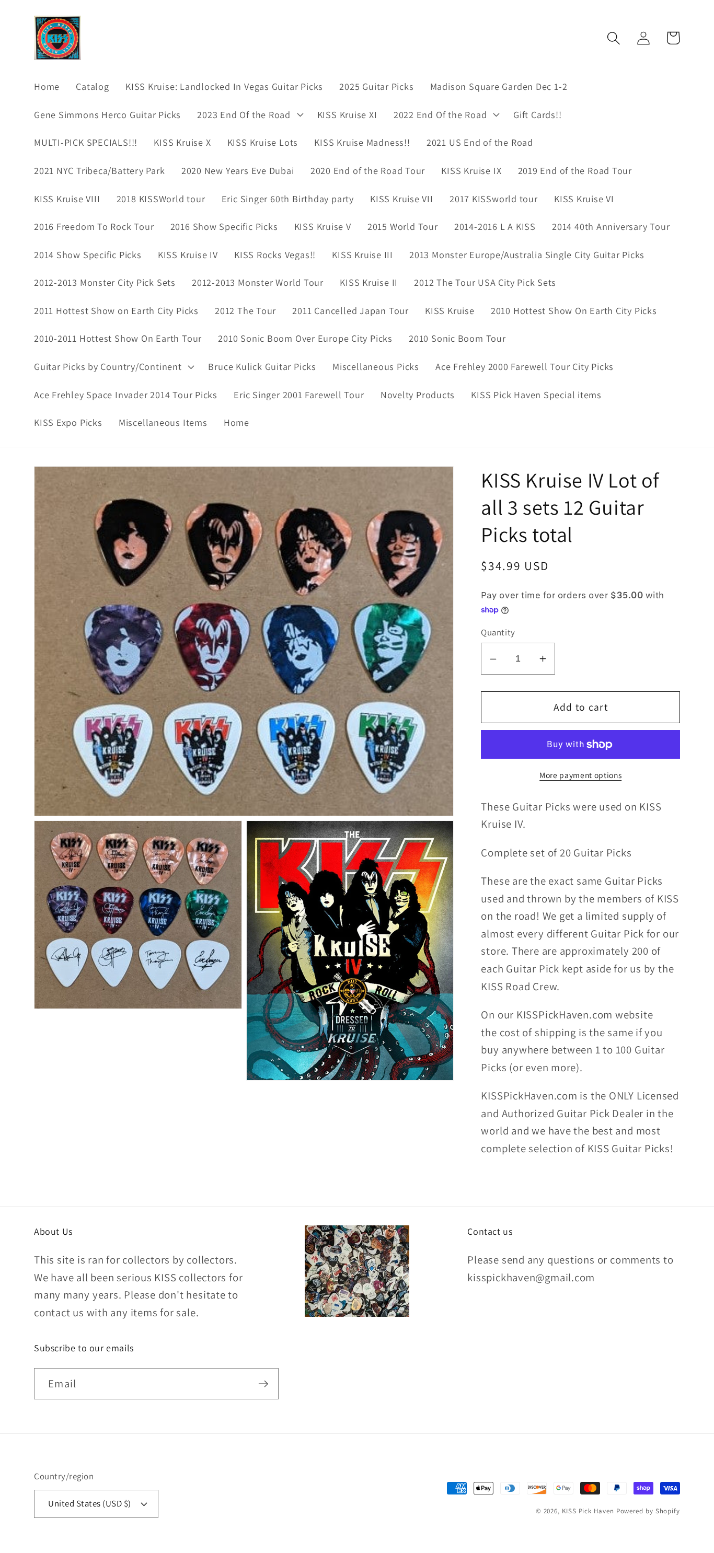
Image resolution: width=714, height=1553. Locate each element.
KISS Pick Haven (588, 1510)
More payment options (580, 775)
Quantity (498, 633)
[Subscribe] (263, 1384)
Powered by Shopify (648, 1510)
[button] (249, 114)
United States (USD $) (89, 1503)
